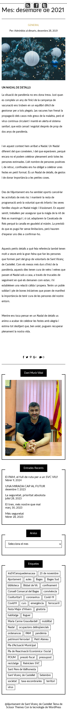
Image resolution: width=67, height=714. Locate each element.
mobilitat (47, 621)
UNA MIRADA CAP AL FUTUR (25, 486)
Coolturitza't (15, 597)
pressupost (45, 657)
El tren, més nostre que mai (23, 504)
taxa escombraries (31, 681)
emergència (37, 603)
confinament (49, 585)
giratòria (40, 609)
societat (12, 681)
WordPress (55, 707)
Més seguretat (14, 513)
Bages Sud (53, 579)
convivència (50, 591)
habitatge (13, 615)
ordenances (14, 633)
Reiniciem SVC (31, 663)
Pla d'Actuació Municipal (22, 645)
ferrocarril (53, 603)
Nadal (11, 627)
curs (23, 603)
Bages (39, 579)
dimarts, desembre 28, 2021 (43, 31)
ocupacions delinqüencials (34, 627)
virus (10, 687)
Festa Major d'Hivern (20, 609)
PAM (28, 633)
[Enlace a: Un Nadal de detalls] (34, 58)
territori (50, 681)
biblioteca (13, 585)
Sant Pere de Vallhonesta (22, 669)
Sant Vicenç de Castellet (21, 675)
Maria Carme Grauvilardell (22, 621)
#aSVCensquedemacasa (21, 573)
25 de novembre (49, 573)
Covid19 (12, 603)
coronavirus (33, 597)
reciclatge (13, 663)
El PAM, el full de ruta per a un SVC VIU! (31, 477)
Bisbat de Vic (30, 585)
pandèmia (41, 633)
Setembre (45, 675)
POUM (12, 657)
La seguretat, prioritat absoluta (25, 495)
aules (28, 579)
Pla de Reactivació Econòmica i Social (29, 651)
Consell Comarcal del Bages (23, 591)
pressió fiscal (27, 657)
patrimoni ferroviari (19, 639)
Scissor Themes (15, 707)
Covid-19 (49, 597)
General (33, 25)
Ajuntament (14, 579)
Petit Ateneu (41, 639)
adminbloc (19, 31)
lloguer (27, 615)
